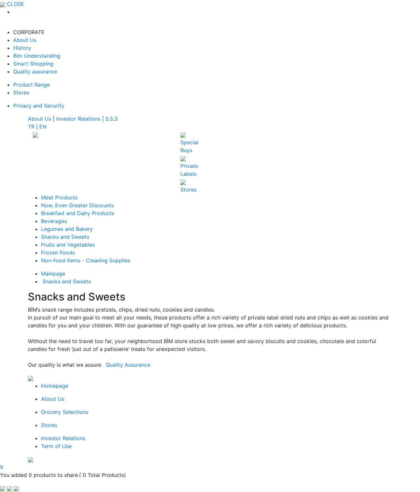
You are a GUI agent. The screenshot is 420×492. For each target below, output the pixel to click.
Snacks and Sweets (65, 237)
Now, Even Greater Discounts (77, 205)
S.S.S (111, 118)
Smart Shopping (33, 63)
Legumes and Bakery (67, 229)
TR (32, 126)
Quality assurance (35, 71)
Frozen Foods (58, 252)
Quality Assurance (128, 364)
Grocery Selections (64, 412)
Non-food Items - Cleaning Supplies (85, 260)
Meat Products (59, 197)
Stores (21, 92)
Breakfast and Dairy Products (77, 213)
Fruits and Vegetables (68, 244)
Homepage (54, 385)
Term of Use (56, 446)
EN (43, 126)
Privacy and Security (38, 105)
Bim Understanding (36, 55)
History (22, 48)
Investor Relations (79, 118)
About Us (24, 40)
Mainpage (53, 273)
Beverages (54, 221)
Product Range (31, 84)
